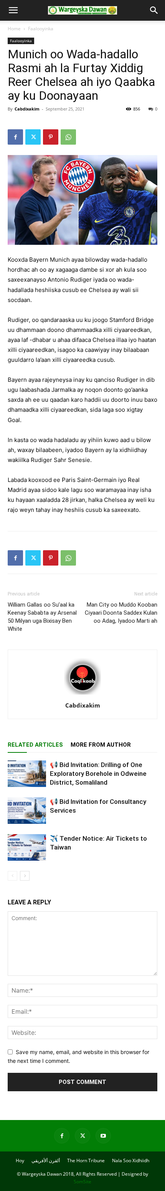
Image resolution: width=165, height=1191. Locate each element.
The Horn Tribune (86, 1160)
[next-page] (25, 876)
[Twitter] (33, 137)
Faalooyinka (40, 28)
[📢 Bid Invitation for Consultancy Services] (27, 810)
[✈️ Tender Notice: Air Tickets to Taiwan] (27, 847)
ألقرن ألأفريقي (45, 1160)
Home (14, 28)
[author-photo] (82, 694)
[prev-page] (12, 876)
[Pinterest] (50, 137)
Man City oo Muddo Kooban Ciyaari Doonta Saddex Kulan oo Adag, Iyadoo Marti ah (121, 612)
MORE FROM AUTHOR (101, 744)
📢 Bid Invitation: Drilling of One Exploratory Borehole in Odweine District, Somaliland (98, 773)
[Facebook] (15, 137)
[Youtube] (103, 1135)
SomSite (82, 1181)
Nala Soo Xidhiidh (130, 1160)
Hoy (20, 1160)
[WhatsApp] (68, 137)
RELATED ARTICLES (35, 744)
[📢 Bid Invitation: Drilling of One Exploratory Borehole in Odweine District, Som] (27, 773)
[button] (13, 10)
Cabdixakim (27, 109)
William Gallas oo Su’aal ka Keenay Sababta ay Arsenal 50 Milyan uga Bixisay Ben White (42, 616)
